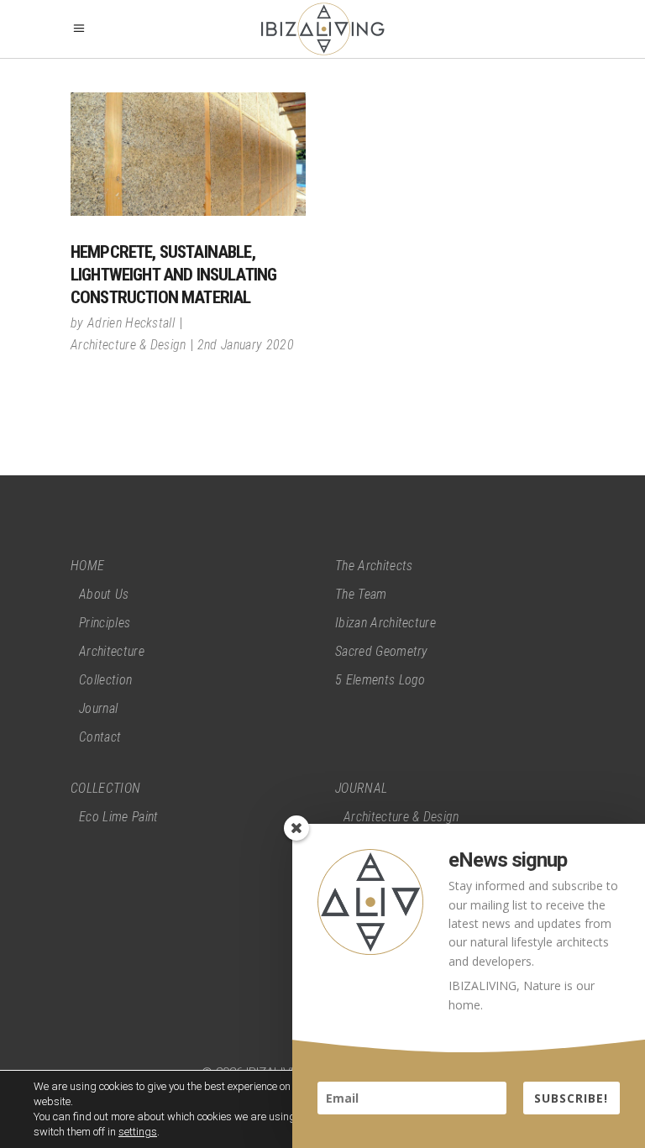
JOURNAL (361, 788)
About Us (104, 594)
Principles (104, 623)
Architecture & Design (128, 345)
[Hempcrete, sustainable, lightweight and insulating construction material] (188, 154)
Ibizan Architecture (385, 623)
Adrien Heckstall (131, 323)
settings (137, 1131)
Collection (105, 680)
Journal (98, 708)
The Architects (373, 566)
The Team (361, 594)
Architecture (111, 651)
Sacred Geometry (381, 651)
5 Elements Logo (380, 680)
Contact (100, 737)
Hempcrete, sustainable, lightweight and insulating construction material (173, 274)
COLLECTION (105, 788)
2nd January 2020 (245, 345)
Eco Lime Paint (118, 817)
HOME (87, 566)
